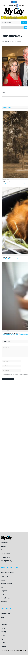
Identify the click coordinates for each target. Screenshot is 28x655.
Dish (2, 617)
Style (2, 639)
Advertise (4, 546)
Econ (2, 621)
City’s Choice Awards (8, 573)
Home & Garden (6, 584)
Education (4, 576)
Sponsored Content (8, 41)
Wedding (4, 602)
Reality (3, 635)
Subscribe (4, 543)
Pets (2, 594)
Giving (3, 580)
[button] (25, 27)
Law (2, 587)
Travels (3, 646)
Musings (3, 632)
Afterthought (5, 614)
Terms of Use (5, 553)
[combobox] (10, 22)
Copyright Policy (6, 561)
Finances (4, 624)
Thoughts (4, 642)
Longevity (4, 591)
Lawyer (3, 628)
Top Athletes (5, 598)
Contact (4, 550)
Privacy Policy (5, 557)
